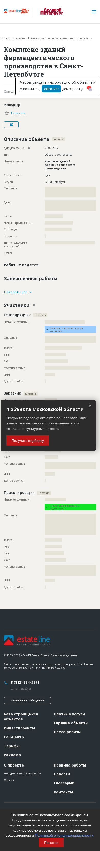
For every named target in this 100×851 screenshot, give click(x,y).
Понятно (51, 843)
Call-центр (14, 737)
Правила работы (70, 765)
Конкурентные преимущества (22, 773)
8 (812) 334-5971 (25, 682)
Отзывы (9, 780)
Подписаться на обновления (11, 124)
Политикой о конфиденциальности (64, 835)
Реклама (12, 754)
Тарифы (12, 745)
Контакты (63, 792)
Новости (62, 774)
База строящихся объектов (21, 716)
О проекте (14, 765)
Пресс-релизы (67, 731)
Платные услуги (69, 713)
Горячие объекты (71, 722)
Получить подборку (28, 441)
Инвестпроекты (19, 728)
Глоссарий (64, 783)
